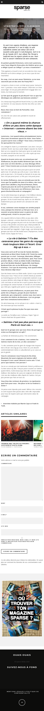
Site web (4, 526)
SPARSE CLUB (8, 29)
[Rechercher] (42, 2)
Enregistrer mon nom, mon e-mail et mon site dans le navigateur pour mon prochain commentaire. (20, 541)
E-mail (4, 514)
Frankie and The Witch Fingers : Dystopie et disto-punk (15, 444)
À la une (25, 29)
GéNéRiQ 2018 (28, 30)
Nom (3, 503)
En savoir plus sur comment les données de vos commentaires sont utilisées (22, 562)
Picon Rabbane (6, 446)
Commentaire (6, 463)
